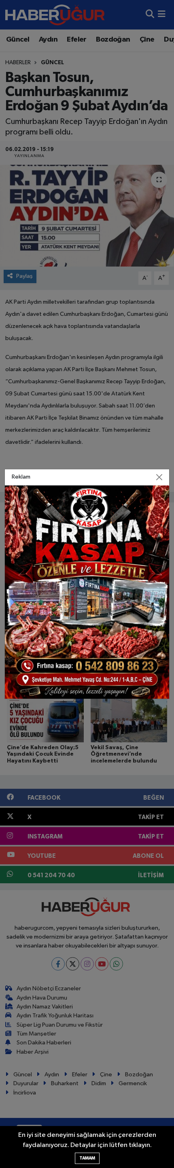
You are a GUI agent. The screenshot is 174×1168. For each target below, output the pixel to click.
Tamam (87, 1158)
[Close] (159, 477)
